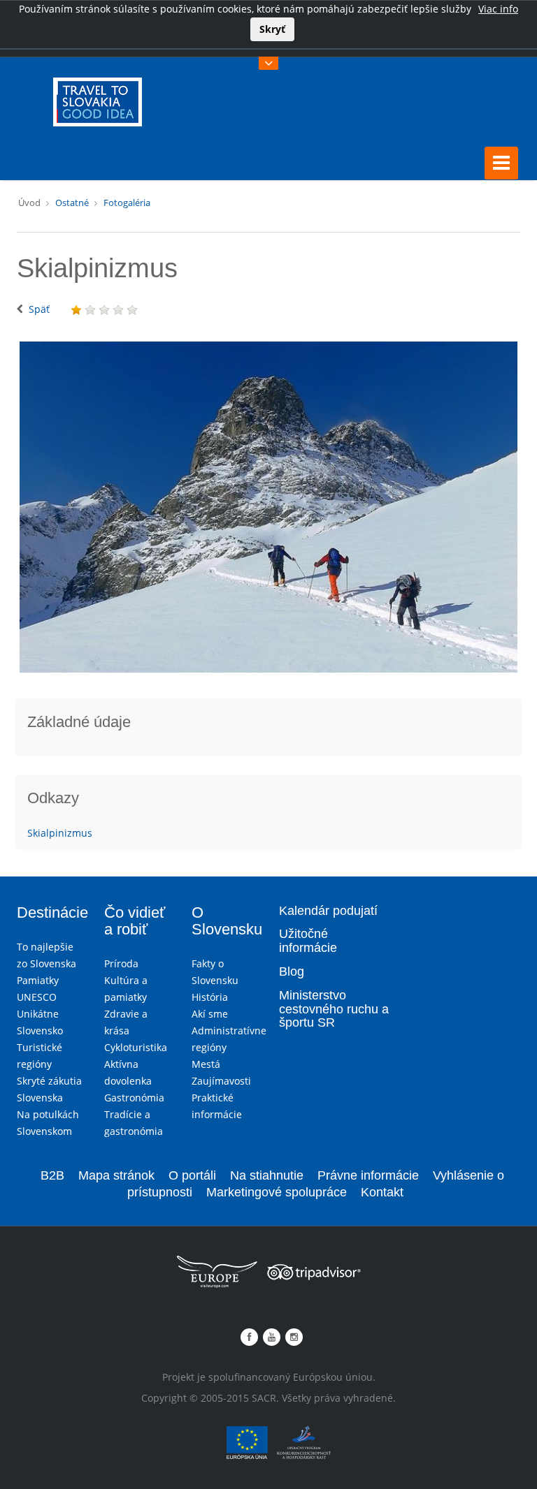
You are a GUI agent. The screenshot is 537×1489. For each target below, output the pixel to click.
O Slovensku (227, 921)
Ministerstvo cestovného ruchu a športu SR (334, 1009)
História (210, 997)
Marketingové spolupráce (276, 1192)
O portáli (192, 1175)
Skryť (272, 29)
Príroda (121, 963)
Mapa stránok (116, 1175)
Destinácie (52, 912)
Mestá (206, 1064)
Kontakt (382, 1192)
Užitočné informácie (308, 941)
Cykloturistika (135, 1047)
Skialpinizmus (59, 832)
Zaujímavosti (221, 1080)
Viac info (498, 8)
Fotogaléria (126, 202)
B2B (52, 1175)
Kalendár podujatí (328, 911)
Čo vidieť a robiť (134, 921)
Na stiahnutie (266, 1175)
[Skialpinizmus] (268, 507)
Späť (39, 309)
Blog (291, 971)
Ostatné (72, 202)
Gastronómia (134, 1097)
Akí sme (210, 1013)
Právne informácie (368, 1175)
